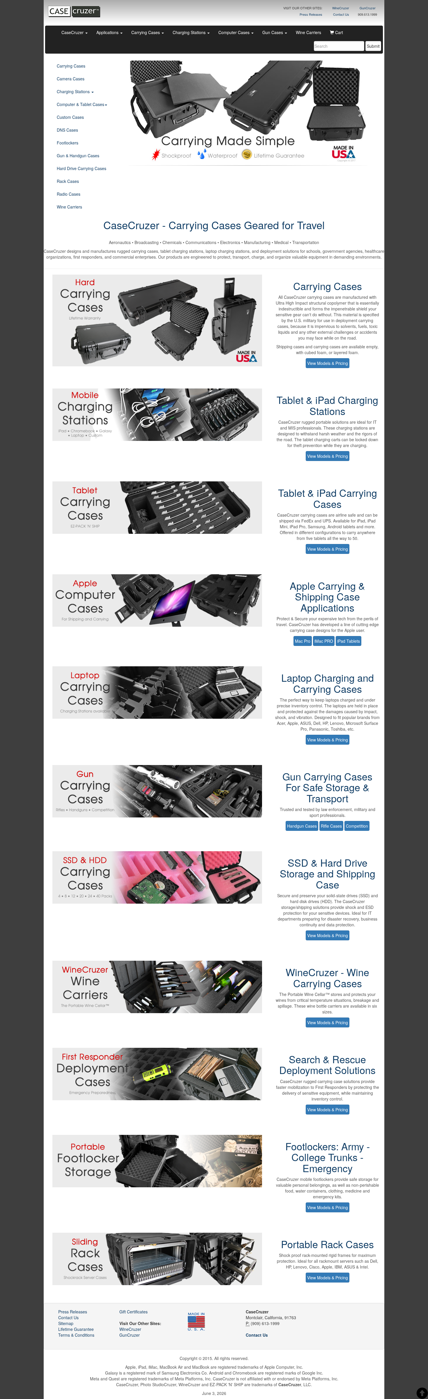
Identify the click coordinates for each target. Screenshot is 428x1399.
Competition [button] (357, 826)
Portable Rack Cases (327, 1244)
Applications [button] (108, 32)
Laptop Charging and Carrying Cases (327, 682)
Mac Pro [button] (302, 641)
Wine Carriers (308, 32)
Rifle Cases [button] (331, 826)
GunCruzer (368, 8)
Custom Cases (70, 117)
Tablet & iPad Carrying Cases (327, 498)
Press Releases (311, 14)
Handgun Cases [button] (302, 826)
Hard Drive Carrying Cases (81, 168)
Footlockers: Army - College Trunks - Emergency (327, 1157)
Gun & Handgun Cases (78, 155)
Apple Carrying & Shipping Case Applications (327, 596)
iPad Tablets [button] (348, 641)
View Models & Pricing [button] (327, 363)
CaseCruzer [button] (73, 32)
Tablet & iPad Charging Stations (327, 405)
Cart (338, 32)
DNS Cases (67, 130)
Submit (373, 46)
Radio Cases (68, 194)
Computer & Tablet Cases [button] (80, 104)
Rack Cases (68, 181)
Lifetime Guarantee (76, 1329)
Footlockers (67, 143)
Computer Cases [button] (234, 32)
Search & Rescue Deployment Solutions (327, 1064)
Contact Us (341, 14)
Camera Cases (70, 79)
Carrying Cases (71, 66)
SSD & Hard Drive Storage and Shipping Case (327, 873)
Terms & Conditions (76, 1335)
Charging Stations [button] (190, 32)
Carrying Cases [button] (146, 32)
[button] (136, 112)
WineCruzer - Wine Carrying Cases (327, 977)
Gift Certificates (133, 1312)
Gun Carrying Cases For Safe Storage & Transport (327, 787)
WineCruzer (340, 8)
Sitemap (65, 1323)
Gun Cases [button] (273, 32)
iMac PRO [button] (323, 641)
